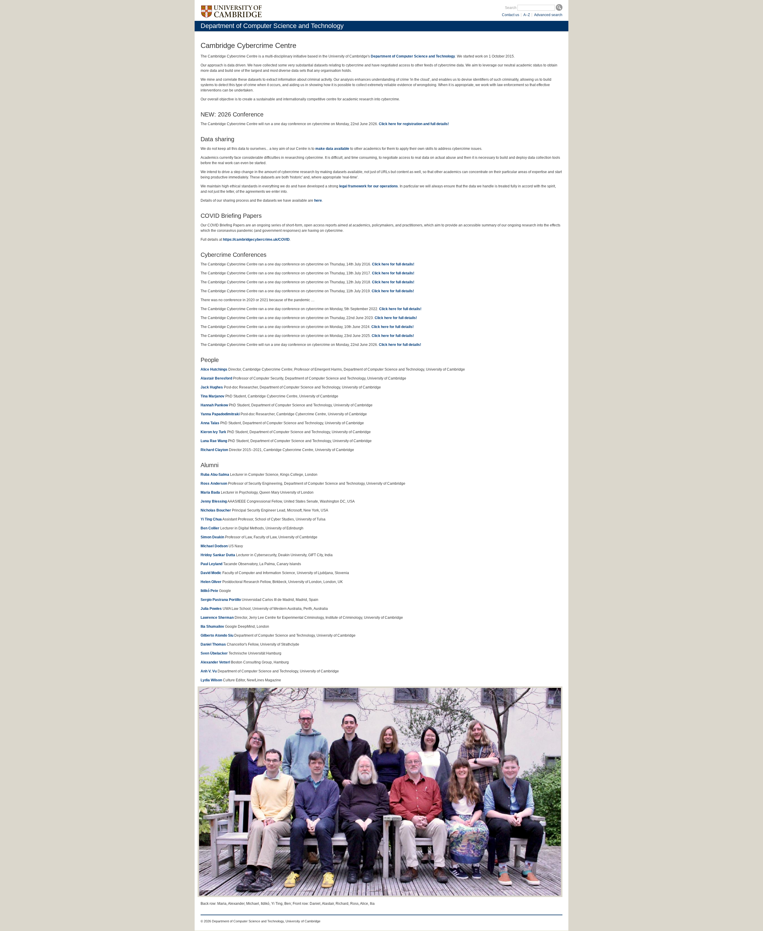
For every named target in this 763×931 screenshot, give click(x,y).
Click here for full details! (393, 264)
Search (511, 8)
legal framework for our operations (368, 186)
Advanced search (548, 15)
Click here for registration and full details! (414, 124)
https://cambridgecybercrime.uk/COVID (256, 239)
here (318, 200)
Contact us (510, 15)
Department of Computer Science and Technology (272, 25)
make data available (332, 149)
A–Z (526, 15)
